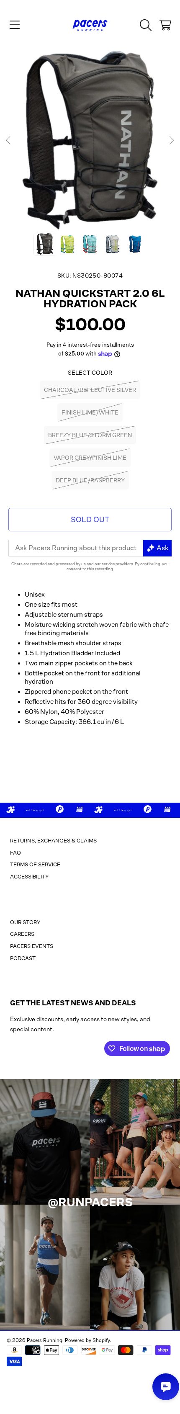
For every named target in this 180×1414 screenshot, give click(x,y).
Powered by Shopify (87, 1340)
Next (171, 140)
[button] (14, 25)
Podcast (23, 958)
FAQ (15, 853)
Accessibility (29, 876)
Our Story (25, 922)
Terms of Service (35, 864)
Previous (9, 140)
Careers (22, 934)
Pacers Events (31, 946)
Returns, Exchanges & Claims (53, 840)
